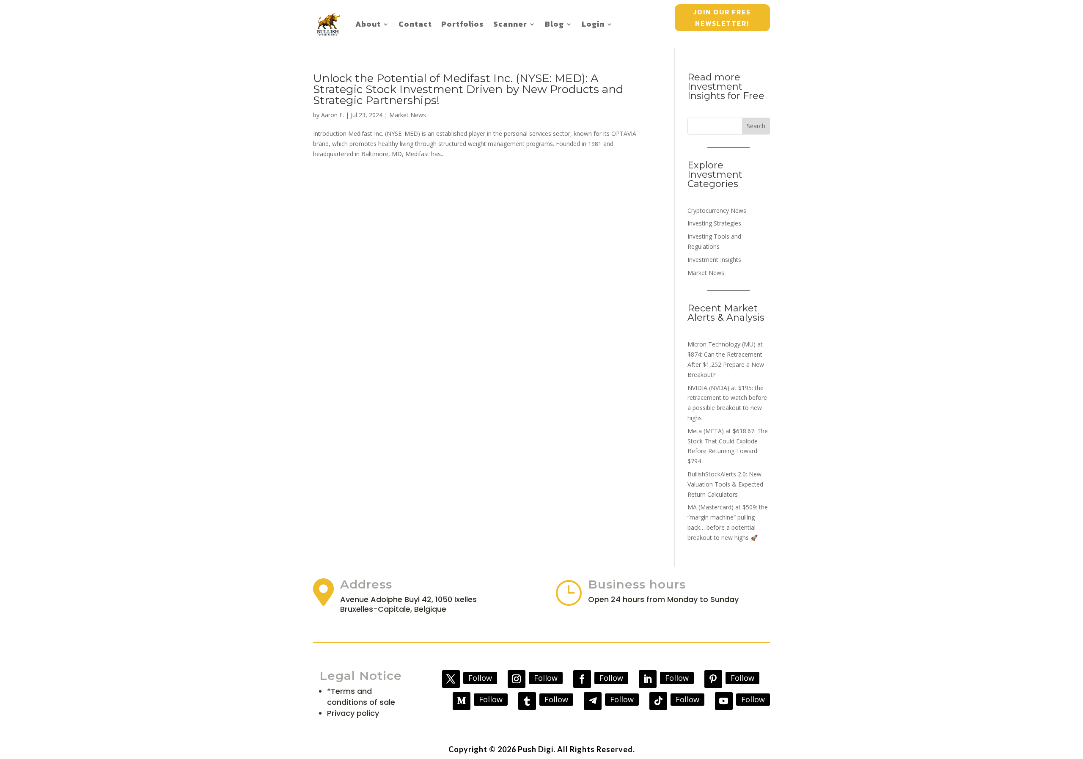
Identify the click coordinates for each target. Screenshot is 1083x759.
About (368, 24)
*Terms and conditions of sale (361, 696)
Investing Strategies (714, 223)
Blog (554, 24)
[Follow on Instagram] (516, 679)
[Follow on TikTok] (658, 701)
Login (593, 24)
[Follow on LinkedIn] (648, 679)
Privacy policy (353, 713)
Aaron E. (332, 115)
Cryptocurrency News (716, 210)
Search (756, 126)
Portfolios (462, 24)
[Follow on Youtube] (724, 701)
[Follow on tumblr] (527, 701)
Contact (415, 24)
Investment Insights (714, 260)
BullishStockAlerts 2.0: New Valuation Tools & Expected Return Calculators (725, 484)
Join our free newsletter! (722, 17)
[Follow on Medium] (461, 701)
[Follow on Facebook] (582, 679)
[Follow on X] (451, 679)
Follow (480, 678)
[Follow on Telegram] (593, 701)
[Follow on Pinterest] (713, 679)
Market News (407, 115)
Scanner (510, 24)
